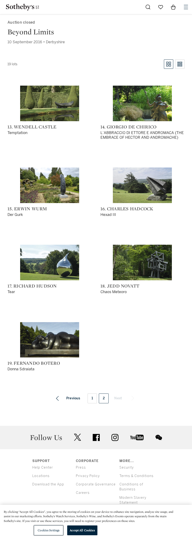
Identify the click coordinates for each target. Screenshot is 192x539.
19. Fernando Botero (33, 363)
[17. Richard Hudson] (49, 262)
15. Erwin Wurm (27, 208)
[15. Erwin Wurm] (49, 185)
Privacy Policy (88, 476)
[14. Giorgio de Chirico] (142, 103)
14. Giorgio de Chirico (128, 127)
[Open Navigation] (186, 7)
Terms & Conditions (136, 476)
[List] (180, 64)
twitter (77, 437)
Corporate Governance (96, 484)
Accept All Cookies (82, 530)
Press (81, 468)
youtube (137, 437)
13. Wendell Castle (32, 127)
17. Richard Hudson (32, 286)
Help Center (42, 468)
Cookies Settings (48, 530)
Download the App (48, 484)
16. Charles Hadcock (126, 208)
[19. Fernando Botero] (49, 339)
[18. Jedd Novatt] (142, 262)
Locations (41, 476)
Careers (83, 493)
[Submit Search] (148, 7)
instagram (114, 437)
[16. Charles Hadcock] (142, 185)
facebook (96, 437)
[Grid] (168, 64)
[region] (96, 522)
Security (126, 468)
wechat (158, 437)
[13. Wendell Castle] (49, 103)
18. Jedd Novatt (120, 286)
